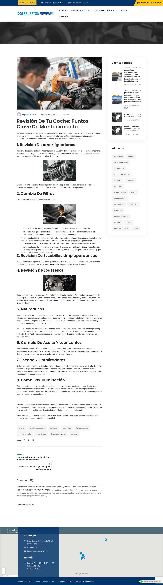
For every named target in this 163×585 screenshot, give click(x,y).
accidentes (118, 156)
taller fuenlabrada (121, 228)
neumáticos (41, 434)
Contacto (123, 10)
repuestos (118, 210)
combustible (119, 168)
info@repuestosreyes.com (78, 3)
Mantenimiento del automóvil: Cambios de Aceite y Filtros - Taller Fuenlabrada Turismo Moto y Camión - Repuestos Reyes (57, 488)
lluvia (133, 192)
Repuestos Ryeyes (58, 434)
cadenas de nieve (121, 162)
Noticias (111, 10)
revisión (74, 434)
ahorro (21, 428)
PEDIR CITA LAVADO (27, 3)
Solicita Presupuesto (80, 10)
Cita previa (99, 10)
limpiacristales (82, 428)
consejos (53, 428)
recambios (133, 204)
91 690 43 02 (57, 3)
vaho (136, 228)
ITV (89, 371)
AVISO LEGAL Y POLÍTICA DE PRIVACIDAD (77, 581)
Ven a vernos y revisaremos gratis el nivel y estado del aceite (48, 354)
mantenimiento (25, 434)
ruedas (128, 222)
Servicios (63, 10)
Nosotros (63, 17)
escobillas (67, 428)
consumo (130, 180)
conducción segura (37, 428)
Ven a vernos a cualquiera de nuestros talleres (34, 415)
